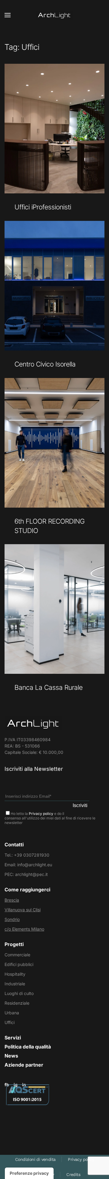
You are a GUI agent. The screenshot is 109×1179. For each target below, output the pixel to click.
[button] (8, 15)
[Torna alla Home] (54, 15)
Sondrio (12, 919)
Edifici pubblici (19, 964)
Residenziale (17, 1003)
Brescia (12, 900)
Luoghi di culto (19, 993)
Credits (73, 1174)
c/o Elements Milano (24, 929)
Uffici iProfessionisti (43, 207)
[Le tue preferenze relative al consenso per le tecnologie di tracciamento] (29, 1173)
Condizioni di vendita (35, 1159)
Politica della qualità (28, 1047)
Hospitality (15, 974)
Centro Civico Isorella (45, 364)
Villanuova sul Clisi (23, 909)
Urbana (12, 1012)
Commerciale (17, 954)
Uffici (10, 1022)
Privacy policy (41, 813)
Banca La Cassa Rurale (49, 687)
